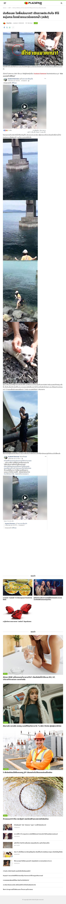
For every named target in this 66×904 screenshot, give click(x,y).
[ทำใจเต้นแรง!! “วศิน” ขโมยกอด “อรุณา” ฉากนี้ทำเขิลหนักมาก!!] (7, 827)
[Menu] (5, 3)
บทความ (4, 8)
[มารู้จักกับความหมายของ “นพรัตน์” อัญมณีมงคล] (17, 611)
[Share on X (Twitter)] (7, 27)
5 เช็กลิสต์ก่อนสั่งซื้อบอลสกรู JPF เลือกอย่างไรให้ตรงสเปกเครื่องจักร (27, 772)
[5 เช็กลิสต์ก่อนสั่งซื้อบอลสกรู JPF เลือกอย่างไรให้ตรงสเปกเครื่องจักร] (33, 750)
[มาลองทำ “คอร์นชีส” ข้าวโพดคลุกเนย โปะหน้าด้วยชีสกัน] (17, 587)
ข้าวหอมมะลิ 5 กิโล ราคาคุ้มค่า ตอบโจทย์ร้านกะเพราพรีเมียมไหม (26, 819)
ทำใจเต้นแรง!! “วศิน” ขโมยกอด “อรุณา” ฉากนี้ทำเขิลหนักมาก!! (30, 825)
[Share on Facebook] (4, 27)
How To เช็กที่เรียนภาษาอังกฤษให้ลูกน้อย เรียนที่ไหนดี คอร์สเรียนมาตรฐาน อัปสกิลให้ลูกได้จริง (38, 852)
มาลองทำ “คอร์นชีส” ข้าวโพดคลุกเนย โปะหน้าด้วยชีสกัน (17, 599)
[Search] (61, 3)
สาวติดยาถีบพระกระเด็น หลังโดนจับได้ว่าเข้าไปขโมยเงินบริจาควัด (19, 885)
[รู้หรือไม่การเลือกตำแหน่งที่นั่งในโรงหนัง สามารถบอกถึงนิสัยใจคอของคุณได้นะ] (48, 587)
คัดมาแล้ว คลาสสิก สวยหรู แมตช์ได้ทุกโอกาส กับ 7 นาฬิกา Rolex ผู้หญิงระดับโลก (32, 726)
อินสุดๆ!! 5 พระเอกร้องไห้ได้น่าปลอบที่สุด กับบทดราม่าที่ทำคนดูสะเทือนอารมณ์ (23, 876)
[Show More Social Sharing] (13, 27)
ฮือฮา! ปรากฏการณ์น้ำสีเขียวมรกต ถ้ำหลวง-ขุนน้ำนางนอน (18, 889)
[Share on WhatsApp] (9, 27)
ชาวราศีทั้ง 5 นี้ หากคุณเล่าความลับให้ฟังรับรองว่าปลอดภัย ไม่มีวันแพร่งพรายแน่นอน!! (36, 834)
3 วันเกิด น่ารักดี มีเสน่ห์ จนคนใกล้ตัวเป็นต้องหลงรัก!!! (16, 871)
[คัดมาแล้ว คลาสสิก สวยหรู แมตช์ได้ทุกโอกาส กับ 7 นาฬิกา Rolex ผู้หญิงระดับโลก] (33, 704)
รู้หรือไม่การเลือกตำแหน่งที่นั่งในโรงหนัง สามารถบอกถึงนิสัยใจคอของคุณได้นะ (48, 599)
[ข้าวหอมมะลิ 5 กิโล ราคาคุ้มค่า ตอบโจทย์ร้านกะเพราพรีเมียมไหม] (33, 796)
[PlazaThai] (33, 3)
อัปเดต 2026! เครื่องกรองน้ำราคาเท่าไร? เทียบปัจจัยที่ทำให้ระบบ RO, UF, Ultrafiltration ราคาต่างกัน (29, 678)
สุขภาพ (5, 674)
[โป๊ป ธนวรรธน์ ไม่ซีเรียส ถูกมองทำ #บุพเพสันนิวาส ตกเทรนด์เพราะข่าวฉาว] (7, 863)
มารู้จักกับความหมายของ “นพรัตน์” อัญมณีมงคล (17, 622)
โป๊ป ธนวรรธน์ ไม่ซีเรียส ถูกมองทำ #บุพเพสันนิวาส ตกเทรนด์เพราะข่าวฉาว (33, 861)
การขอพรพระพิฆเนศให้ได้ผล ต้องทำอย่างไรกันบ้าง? (16, 880)
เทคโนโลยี (6, 769)
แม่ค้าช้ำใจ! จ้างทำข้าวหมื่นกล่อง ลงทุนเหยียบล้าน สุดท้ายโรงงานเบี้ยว (32, 843)
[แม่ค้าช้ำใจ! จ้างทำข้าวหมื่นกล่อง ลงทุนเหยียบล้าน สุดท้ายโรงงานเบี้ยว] (7, 845)
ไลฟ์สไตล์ (5, 722)
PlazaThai (9, 23)
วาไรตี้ (9, 8)
